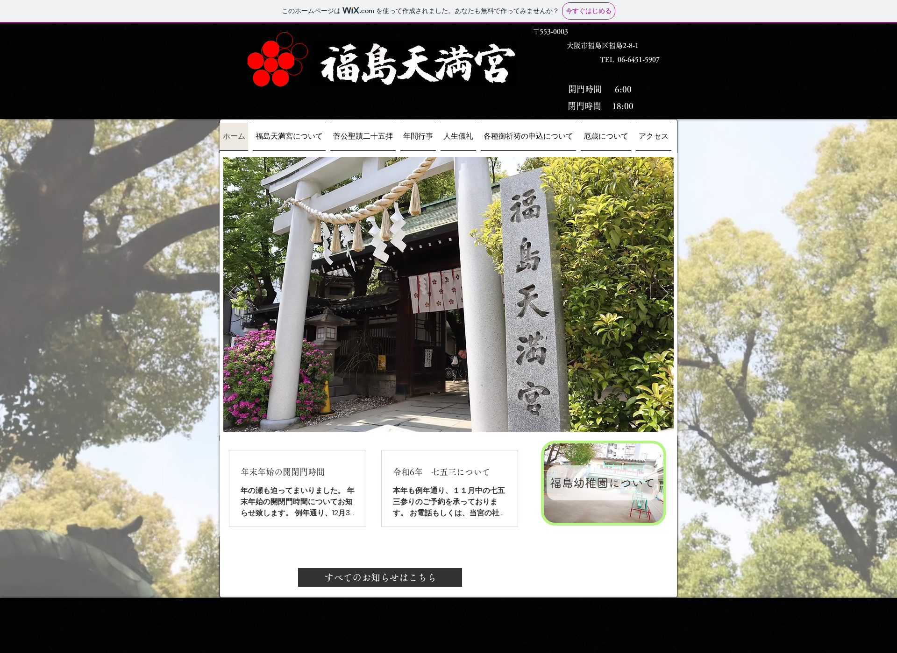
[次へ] (664, 294)
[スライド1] (439, 420)
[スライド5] (471, 420)
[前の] (232, 294)
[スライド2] (427, 420)
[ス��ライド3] (449, 420)
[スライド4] (460, 420)
